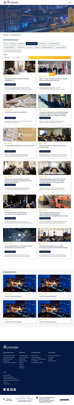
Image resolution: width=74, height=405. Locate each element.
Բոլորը (6, 43)
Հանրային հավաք (23, 360)
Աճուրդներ (21, 362)
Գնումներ (21, 364)
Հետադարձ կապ (7, 375)
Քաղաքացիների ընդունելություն (10, 378)
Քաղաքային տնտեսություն (9, 357)
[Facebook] (5, 389)
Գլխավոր (6, 35)
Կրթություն (21, 43)
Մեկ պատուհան (34, 355)
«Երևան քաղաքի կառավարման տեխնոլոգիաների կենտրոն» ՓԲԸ (24, 401)
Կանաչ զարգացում (61, 47)
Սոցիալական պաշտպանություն (12, 51)
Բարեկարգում (21, 47)
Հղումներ (5, 382)
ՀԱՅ (70, 2)
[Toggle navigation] (5, 2)
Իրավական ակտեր (23, 355)
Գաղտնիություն (30, 398)
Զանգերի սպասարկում (8, 376)
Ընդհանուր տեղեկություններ (54, 355)
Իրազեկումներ (22, 359)
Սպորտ (37, 47)
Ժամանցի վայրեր (52, 360)
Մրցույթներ (21, 366)
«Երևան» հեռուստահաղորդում (9, 362)
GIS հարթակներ (34, 360)
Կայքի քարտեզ (6, 383)
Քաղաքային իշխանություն (8, 355)
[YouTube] (11, 389)
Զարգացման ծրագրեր (8, 359)
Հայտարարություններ (23, 357)
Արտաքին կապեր (54, 43)
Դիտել (49, 57)
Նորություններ (16, 35)
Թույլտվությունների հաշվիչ (37, 362)
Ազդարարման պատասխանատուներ (11, 380)
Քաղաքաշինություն (32, 43)
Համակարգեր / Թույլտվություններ (38, 359)
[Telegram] (14, 389)
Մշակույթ (13, 43)
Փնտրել (52, 74)
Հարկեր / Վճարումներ (36, 357)
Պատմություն (51, 357)
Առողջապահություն (9, 47)
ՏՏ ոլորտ (30, 47)
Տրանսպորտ (43, 43)
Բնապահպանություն (47, 47)
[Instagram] (8, 389)
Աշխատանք (21, 367)
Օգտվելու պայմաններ (20, 398)
